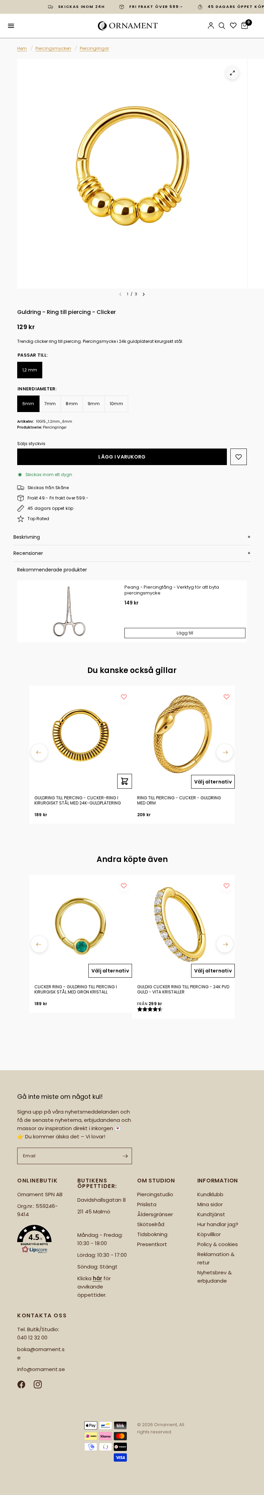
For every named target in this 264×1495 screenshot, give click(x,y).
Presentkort (152, 1244)
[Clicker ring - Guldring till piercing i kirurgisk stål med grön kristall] (80, 926)
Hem (22, 48)
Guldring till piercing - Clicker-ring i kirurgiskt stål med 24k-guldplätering (77, 801)
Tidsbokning (152, 1234)
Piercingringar (94, 48)
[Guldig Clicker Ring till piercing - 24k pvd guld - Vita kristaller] (183, 926)
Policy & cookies (217, 1244)
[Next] (144, 294)
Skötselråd (150, 1224)
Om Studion (156, 1180)
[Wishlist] (233, 25)
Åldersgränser (155, 1214)
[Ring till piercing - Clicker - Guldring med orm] (183, 737)
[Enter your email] (125, 1156)
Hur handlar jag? (217, 1224)
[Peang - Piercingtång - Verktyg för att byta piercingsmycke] (68, 611)
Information (217, 1180)
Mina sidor (210, 1204)
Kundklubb (210, 1194)
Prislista (146, 1204)
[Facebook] (24, 1384)
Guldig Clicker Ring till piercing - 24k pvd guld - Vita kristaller (183, 989)
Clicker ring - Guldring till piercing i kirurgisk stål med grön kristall (75, 989)
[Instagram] (41, 1384)
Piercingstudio (155, 1194)
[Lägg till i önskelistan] (238, 457)
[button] (42, 1240)
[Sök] (222, 26)
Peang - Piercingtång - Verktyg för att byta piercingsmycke (171, 590)
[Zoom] (232, 73)
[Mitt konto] (211, 26)
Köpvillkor (209, 1234)
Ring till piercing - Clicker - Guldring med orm (179, 801)
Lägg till (185, 633)
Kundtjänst (211, 1214)
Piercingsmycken (53, 48)
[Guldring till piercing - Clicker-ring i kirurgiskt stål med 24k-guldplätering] (80, 737)
